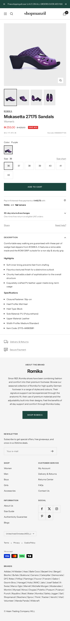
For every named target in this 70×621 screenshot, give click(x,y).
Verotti (53, 597)
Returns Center (45, 479)
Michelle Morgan (40, 586)
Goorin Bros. (10, 582)
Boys (6, 479)
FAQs (40, 485)
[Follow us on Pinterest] (42, 516)
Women (8, 468)
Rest (24, 593)
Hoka (29, 582)
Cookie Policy (29, 543)
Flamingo (28, 578)
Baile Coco (34, 571)
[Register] (52, 451)
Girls (6, 485)
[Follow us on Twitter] (49, 509)
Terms (6, 543)
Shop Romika (35, 415)
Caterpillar (45, 575)
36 (8, 165)
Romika (8, 111)
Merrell (27, 586)
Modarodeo (56, 586)
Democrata (57, 575)
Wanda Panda (22, 600)
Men (6, 474)
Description (11, 237)
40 (50, 165)
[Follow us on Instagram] (56, 509)
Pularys (59, 589)
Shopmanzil (9, 597)
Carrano (35, 575)
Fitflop (19, 578)
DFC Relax (9, 578)
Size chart (61, 158)
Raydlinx (16, 593)
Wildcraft (35, 600)
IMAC (36, 582)
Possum (50, 589)
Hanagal (22, 582)
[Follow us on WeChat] (49, 516)
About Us (8, 505)
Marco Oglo (16, 586)
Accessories (9, 490)
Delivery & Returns (19, 341)
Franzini (47, 578)
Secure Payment (18, 349)
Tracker (45, 597)
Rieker (31, 593)
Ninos (24, 589)
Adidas (7, 571)
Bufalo (16, 575)
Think (37, 597)
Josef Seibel (52, 582)
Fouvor (38, 578)
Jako (43, 582)
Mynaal (16, 589)
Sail (61, 593)
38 (29, 165)
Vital (60, 597)
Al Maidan (17, 571)
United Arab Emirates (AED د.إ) (18, 534)
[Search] (11, 13)
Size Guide (9, 511)
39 (40, 165)
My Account (44, 468)
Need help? (60, 225)
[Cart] (64, 13)
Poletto (41, 589)
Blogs (6, 522)
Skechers (21, 597)
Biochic (7, 575)
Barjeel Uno (46, 571)
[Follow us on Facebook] (42, 509)
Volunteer (9, 600)
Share (7, 225)
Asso (25, 571)
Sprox (30, 597)
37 (19, 165)
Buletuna (24, 575)
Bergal (57, 571)
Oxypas (32, 589)
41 (61, 165)
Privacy (17, 543)
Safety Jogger (51, 593)
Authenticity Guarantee (15, 517)
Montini (8, 589)
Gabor (55, 578)
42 (8, 175)
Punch (7, 593)
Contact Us (43, 490)
